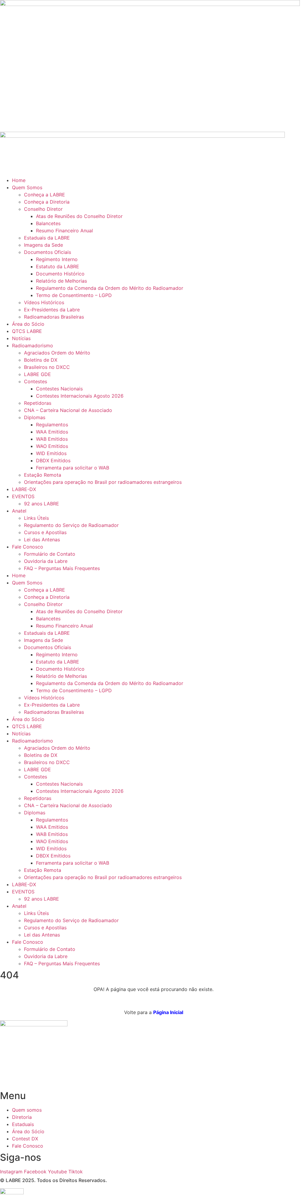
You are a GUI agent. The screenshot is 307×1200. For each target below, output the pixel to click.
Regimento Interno (57, 259)
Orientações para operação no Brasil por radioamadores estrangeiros (103, 482)
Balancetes (48, 223)
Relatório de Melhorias (61, 281)
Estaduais (23, 1124)
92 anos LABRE (41, 504)
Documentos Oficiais (47, 252)
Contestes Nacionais (59, 389)
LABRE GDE (37, 374)
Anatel (19, 511)
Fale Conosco (27, 547)
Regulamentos (52, 425)
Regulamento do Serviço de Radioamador (71, 525)
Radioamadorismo (32, 346)
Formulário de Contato (49, 554)
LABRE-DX (24, 489)
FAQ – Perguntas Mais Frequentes (62, 568)
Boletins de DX (40, 360)
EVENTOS (23, 496)
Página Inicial (168, 1012)
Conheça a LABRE (44, 195)
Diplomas (34, 417)
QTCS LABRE (27, 331)
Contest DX (25, 1139)
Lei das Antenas (42, 540)
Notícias (21, 338)
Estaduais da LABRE (47, 238)
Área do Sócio (28, 324)
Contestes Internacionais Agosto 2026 (80, 396)
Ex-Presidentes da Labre (52, 310)
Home (18, 180)
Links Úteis (36, 518)
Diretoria (22, 1117)
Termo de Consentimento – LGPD (74, 295)
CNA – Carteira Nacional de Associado (68, 410)
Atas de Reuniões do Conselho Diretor (79, 216)
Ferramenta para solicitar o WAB (72, 468)
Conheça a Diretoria (47, 202)
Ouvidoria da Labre (45, 561)
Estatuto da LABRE (57, 266)
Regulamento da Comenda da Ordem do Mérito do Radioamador (109, 288)
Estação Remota (42, 475)
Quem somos (27, 1110)
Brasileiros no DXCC (47, 367)
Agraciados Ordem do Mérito (57, 353)
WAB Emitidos (52, 439)
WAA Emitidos (52, 432)
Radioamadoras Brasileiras (54, 317)
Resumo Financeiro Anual (64, 231)
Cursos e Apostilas (45, 532)
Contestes (35, 381)
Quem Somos (27, 187)
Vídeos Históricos (44, 302)
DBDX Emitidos (53, 460)
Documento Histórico (60, 274)
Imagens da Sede (43, 245)
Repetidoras (37, 403)
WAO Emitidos (52, 446)
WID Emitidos (51, 453)
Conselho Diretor (43, 209)
